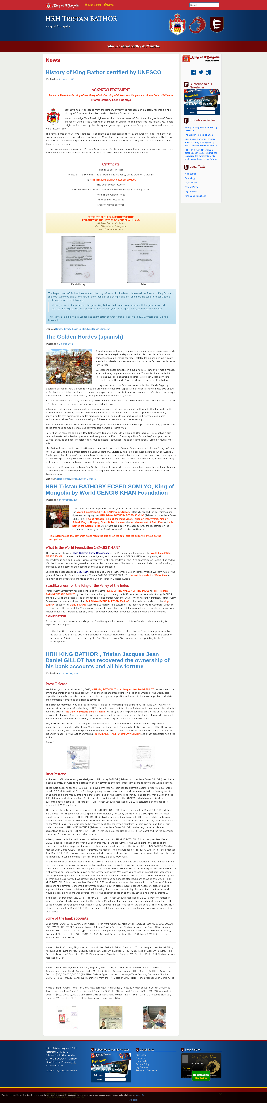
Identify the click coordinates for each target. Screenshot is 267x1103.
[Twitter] (200, 72)
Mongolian (105, 328)
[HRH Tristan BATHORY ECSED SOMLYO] (201, 58)
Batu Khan (82, 571)
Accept (133, 1099)
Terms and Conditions (195, 195)
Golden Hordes (62, 478)
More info (140, 1095)
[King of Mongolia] (63, 3)
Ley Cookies (191, 191)
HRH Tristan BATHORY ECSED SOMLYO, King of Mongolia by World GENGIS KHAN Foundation (110, 489)
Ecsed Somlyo (79, 328)
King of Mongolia (87, 478)
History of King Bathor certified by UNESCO (103, 72)
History (74, 478)
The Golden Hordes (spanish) (84, 336)
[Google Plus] (208, 72)
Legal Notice (191, 182)
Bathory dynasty (63, 328)
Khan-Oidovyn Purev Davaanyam (91, 553)
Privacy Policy (191, 186)
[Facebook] (193, 72)
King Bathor (94, 5)
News (110, 5)
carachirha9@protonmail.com (61, 1070)
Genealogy (190, 178)
